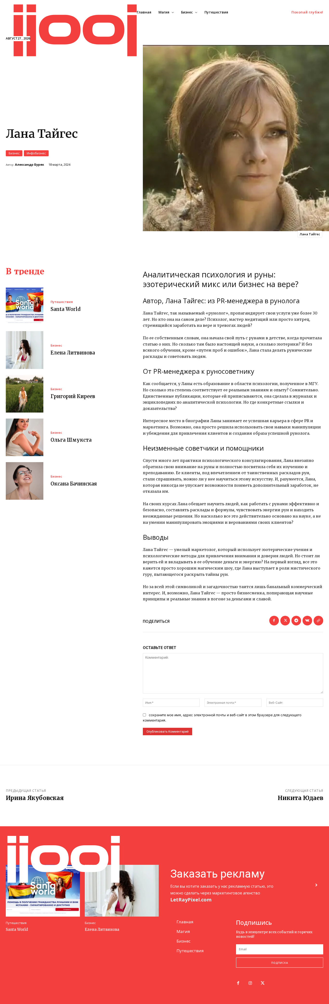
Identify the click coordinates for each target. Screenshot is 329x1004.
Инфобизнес (36, 153)
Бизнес (14, 153)
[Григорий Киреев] (24, 394)
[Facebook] (274, 620)
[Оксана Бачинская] (24, 481)
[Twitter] (285, 620)
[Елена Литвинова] (24, 350)
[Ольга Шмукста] (24, 437)
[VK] (307, 620)
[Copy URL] (318, 620)
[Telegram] (296, 620)
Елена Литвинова (73, 353)
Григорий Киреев (73, 396)
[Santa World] (24, 306)
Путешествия (62, 301)
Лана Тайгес (310, 234)
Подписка (279, 963)
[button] (307, 12)
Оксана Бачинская (74, 484)
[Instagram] (250, 983)
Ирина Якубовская (35, 798)
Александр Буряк (29, 164)
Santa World (65, 309)
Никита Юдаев (300, 798)
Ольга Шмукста (71, 440)
